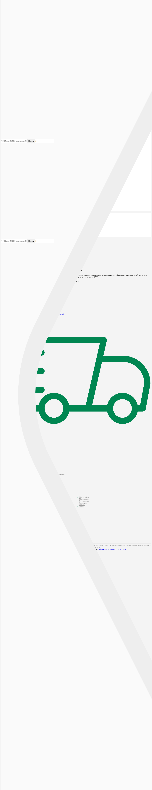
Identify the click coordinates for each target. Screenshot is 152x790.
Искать (31, 141)
